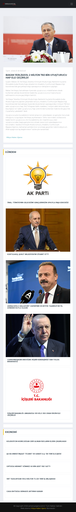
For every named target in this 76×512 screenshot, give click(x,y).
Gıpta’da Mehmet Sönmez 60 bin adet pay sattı (28, 466)
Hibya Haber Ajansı (38, 508)
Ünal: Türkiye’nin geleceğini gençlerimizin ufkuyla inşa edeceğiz (38, 203)
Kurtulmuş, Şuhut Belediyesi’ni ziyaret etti (28, 254)
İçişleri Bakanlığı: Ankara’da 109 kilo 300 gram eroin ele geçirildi (33, 414)
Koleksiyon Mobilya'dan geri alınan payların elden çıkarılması (36, 441)
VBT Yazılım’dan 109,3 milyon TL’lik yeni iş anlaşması (31, 479)
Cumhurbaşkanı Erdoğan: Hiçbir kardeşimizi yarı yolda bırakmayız (33, 361)
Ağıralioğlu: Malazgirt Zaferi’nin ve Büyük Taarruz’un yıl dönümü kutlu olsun (35, 307)
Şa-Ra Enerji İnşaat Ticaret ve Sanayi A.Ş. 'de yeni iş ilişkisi (34, 454)
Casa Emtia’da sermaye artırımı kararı (25, 491)
